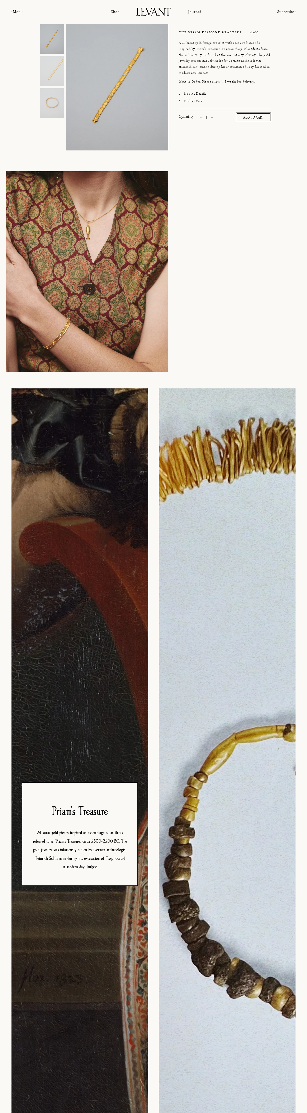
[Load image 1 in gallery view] (52, 39)
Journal (194, 12)
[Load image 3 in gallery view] (52, 103)
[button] (17, 12)
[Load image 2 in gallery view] (52, 71)
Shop (115, 12)
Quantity (186, 116)
